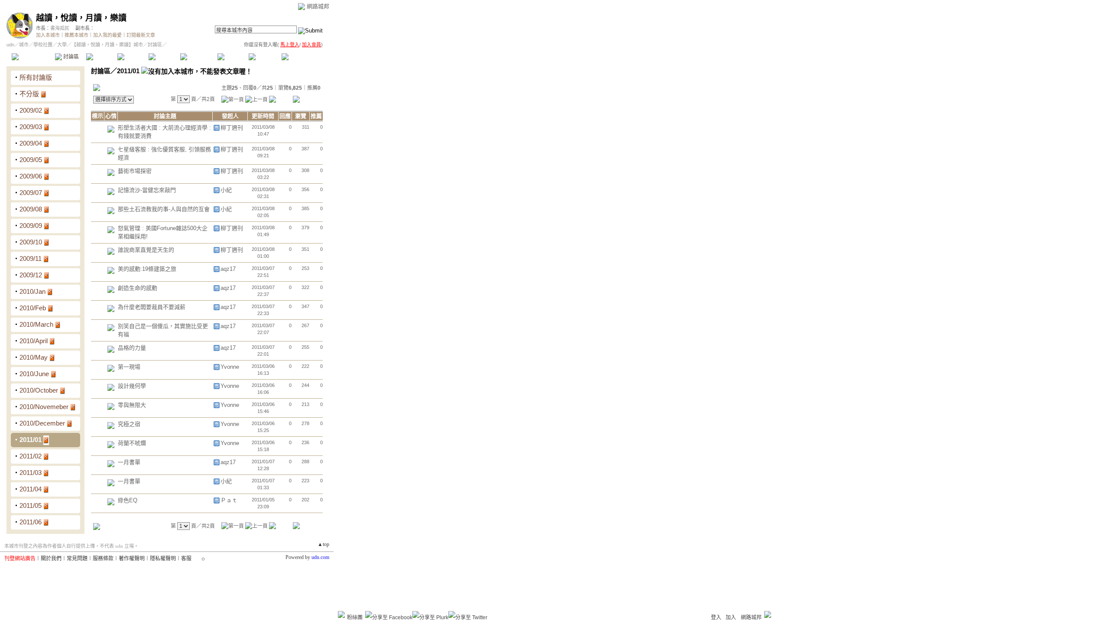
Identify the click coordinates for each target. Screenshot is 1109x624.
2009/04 (30, 143)
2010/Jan (32, 291)
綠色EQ (127, 500)
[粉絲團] (341, 614)
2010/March (36, 324)
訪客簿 (264, 57)
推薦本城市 (76, 35)
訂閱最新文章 (140, 35)
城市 (24, 44)
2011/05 (30, 505)
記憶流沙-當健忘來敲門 (147, 190)
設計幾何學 (132, 386)
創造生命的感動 (137, 288)
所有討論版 (35, 77)
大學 (62, 44)
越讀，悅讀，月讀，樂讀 (81, 18)
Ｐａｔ (229, 500)
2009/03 (30, 126)
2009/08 (30, 209)
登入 (716, 617)
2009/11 (30, 258)
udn (10, 44)
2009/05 (30, 159)
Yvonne (230, 367)
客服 (186, 559)
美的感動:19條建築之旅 (147, 269)
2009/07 (30, 192)
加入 (731, 617)
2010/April (33, 340)
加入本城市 (48, 35)
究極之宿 (129, 424)
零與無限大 (132, 405)
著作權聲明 (132, 559)
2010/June (34, 373)
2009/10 (30, 242)
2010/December (42, 423)
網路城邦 (318, 6)
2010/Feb (32, 308)
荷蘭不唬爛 (132, 443)
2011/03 (30, 472)
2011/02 (30, 456)
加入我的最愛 (107, 35)
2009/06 (30, 176)
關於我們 (51, 559)
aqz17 (228, 269)
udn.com (320, 557)
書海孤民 (59, 28)
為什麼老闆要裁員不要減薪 (151, 307)
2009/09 (30, 225)
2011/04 (30, 489)
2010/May (33, 357)
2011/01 (30, 439)
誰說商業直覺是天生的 (146, 250)
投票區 (132, 57)
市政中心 (303, 57)
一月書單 (129, 462)
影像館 (164, 57)
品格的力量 (132, 347)
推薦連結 (198, 57)
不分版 (29, 94)
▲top (323, 544)
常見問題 (77, 559)
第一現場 (129, 367)
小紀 (226, 190)
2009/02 (30, 110)
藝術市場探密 (135, 171)
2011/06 (30, 522)
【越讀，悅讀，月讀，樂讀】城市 (107, 44)
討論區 (70, 57)
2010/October (38, 390)
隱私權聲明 (163, 559)
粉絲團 (355, 617)
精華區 (101, 57)
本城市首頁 (32, 57)
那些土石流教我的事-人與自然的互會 (164, 209)
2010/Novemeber (43, 406)
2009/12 (30, 275)
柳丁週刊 (232, 127)
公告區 (232, 57)
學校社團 (42, 44)
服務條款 (103, 559)
